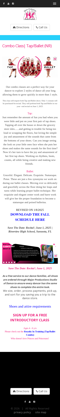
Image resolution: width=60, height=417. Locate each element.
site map (40, 412)
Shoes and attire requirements (30, 306)
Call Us (42, 27)
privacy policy (22, 412)
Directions (22, 27)
